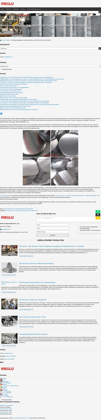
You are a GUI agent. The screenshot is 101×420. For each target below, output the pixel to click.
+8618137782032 (9, 359)
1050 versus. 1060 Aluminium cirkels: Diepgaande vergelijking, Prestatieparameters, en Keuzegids (26, 82)
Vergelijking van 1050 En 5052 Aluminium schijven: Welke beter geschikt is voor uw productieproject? (26, 77)
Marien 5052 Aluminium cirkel (8, 96)
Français (8, 383)
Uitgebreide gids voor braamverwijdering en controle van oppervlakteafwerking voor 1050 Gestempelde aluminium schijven (32, 79)
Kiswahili (8, 393)
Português (5, 390)
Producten (16, 9)
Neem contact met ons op (34, 9)
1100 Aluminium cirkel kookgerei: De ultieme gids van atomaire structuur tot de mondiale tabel (24, 101)
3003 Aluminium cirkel (6, 412)
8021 (98, 195)
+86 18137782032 (11, 356)
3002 (69, 195)
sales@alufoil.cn (8, 57)
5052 (79, 195)
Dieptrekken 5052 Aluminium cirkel (9, 94)
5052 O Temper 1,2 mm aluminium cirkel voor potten (13, 97)
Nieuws (23, 9)
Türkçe (7, 395)
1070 (63, 195)
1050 (56, 195)
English (4, 378)
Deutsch (4, 384)
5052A (87, 195)
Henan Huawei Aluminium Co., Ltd (21, 418)
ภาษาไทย (4, 394)
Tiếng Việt (9, 397)
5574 (90, 195)
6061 (95, 195)
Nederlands (5, 381)
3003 (72, 195)
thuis (2, 9)
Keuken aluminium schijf (6, 405)
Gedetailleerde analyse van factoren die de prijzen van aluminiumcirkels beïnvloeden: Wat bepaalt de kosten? (28, 81)
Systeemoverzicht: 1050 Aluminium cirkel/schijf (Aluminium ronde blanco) (19, 109)
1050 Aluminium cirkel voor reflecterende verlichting (13, 84)
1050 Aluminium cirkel (6, 409)
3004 (76, 195)
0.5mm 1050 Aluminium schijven (8, 86)
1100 (66, 195)
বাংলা (3, 380)
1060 (59, 195)
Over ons (8, 9)
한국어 (4, 388)
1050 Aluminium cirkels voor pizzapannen (11, 89)
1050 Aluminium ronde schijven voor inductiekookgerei (14, 87)
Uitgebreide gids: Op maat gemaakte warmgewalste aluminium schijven (18, 99)
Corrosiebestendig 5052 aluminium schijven (11, 92)
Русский (8, 391)
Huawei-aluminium (5, 195)
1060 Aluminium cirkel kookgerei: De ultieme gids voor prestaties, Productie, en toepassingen (24, 103)
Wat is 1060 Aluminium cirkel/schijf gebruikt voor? (13, 108)
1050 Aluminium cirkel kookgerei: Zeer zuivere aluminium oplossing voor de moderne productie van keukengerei (29, 104)
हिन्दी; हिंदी (4, 387)
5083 (82, 195)
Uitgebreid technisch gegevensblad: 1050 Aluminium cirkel (15, 106)
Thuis (3, 40)
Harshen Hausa (14, 386)
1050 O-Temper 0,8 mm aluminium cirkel (10, 91)
